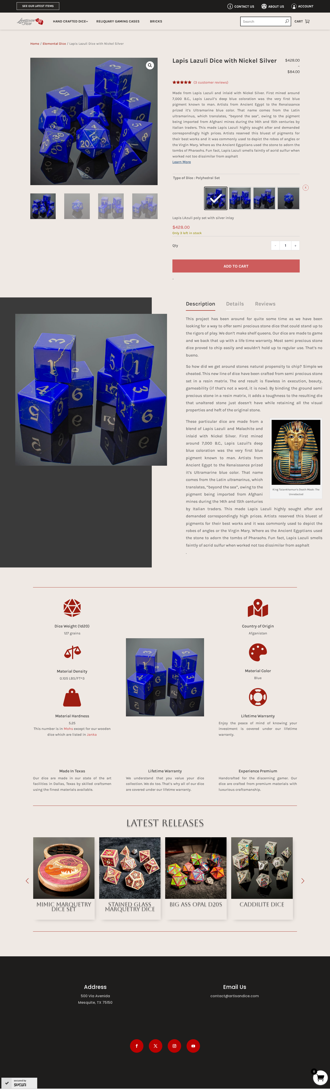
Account (305, 6)
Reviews (265, 304)
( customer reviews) (211, 82)
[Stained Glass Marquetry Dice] (64, 897)
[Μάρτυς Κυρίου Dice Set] (262, 897)
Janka (92, 734)
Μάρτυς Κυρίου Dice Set (261, 906)
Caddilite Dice (196, 904)
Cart (299, 21)
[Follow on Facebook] (136, 1046)
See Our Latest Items (38, 6)
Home (34, 44)
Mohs (68, 729)
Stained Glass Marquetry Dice (64, 906)
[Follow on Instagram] (174, 1046)
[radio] (216, 198)
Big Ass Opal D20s (129, 904)
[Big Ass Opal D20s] (130, 897)
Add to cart (236, 266)
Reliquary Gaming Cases (118, 21)
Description (200, 304)
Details (235, 304)
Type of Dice (183, 178)
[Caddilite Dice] (196, 897)
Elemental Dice (54, 44)
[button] (150, 65)
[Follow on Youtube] (193, 1046)
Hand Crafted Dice (69, 21)
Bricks (156, 21)
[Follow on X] (155, 1046)
